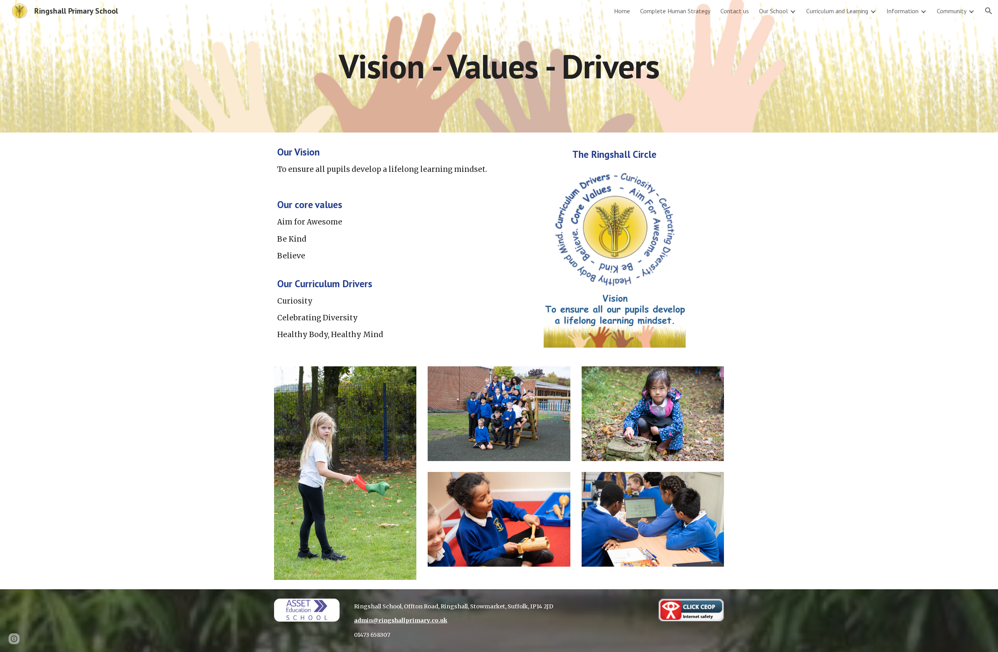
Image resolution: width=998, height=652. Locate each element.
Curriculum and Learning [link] (837, 11)
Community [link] (951, 11)
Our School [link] (773, 11)
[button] (988, 11)
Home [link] (622, 11)
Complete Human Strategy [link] (675, 11)
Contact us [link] (734, 11)
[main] (498, 66)
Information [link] (902, 11)
